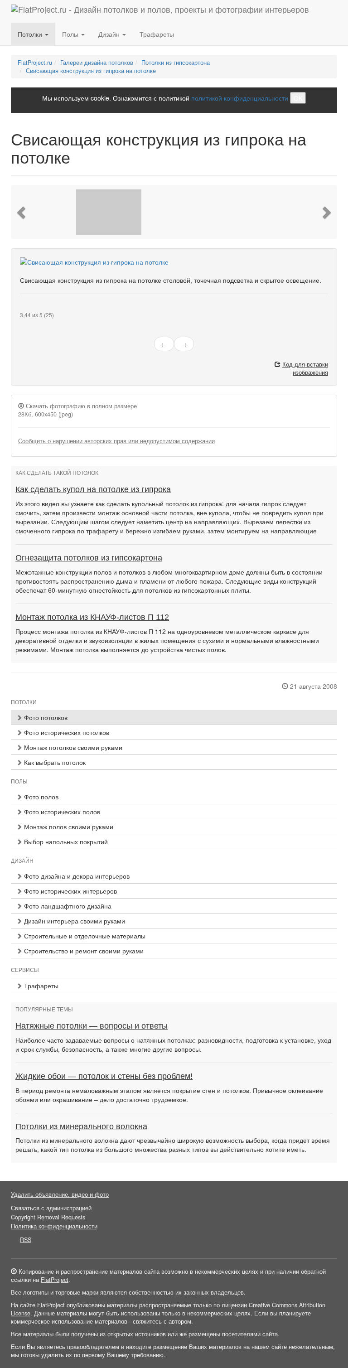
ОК (298, 97)
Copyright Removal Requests (48, 1217)
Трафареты (157, 34)
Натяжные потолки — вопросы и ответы (91, 1025)
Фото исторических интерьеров (69, 890)
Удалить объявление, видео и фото (60, 1194)
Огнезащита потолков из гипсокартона (88, 557)
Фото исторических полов (61, 811)
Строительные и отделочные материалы (83, 935)
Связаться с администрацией (51, 1208)
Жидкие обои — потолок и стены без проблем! (104, 1076)
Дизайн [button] (109, 34)
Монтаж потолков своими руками (72, 747)
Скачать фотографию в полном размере (81, 406)
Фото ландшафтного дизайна (66, 905)
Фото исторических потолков (65, 732)
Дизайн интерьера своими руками (73, 920)
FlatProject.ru (35, 62)
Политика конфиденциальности (54, 1226)
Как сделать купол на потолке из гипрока (93, 489)
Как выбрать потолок (54, 762)
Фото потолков (45, 717)
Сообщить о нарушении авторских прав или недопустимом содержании (116, 441)
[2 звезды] (28, 308)
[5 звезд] (44, 308)
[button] (22, 212)
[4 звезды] (39, 308)
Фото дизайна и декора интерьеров (76, 875)
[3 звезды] (33, 308)
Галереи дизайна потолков (96, 62)
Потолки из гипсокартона (175, 62)
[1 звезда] (22, 308)
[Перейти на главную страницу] (160, 11)
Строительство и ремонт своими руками (83, 950)
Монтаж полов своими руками (67, 826)
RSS (25, 1240)
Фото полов (40, 796)
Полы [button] (71, 34)
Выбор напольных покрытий (65, 841)
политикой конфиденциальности (239, 97)
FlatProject (54, 1280)
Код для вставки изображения (305, 368)
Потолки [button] (31, 34)
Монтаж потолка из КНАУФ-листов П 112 (92, 617)
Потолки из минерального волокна (81, 1126)
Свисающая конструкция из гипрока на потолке (91, 71)
